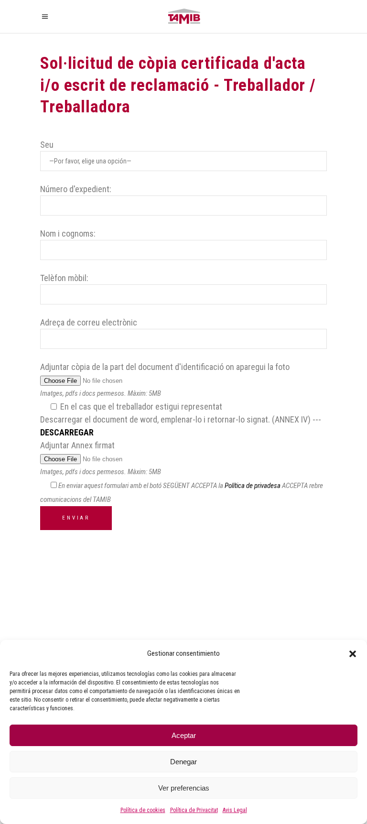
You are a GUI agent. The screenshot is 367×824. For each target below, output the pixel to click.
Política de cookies (142, 810)
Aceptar (184, 735)
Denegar (183, 762)
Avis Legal (235, 810)
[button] (352, 654)
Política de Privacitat (194, 810)
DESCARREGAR (67, 432)
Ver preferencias (183, 788)
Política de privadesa (253, 485)
